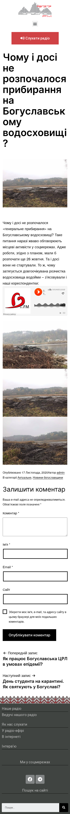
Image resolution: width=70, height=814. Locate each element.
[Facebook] (30, 779)
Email (8, 566)
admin (61, 472)
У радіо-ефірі (13, 730)
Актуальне (24, 477)
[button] (35, 24)
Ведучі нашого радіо (19, 715)
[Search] (63, 807)
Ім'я (6, 544)
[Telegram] (40, 779)
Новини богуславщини (48, 477)
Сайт (6, 589)
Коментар (11, 513)
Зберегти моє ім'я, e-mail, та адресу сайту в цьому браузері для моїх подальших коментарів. (37, 617)
